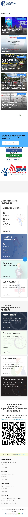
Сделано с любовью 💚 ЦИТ (14, 513)
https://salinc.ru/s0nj (20, 454)
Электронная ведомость (8, 462)
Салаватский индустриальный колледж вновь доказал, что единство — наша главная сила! (13, 87)
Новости (5, 13)
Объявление (6, 51)
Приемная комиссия (7, 486)
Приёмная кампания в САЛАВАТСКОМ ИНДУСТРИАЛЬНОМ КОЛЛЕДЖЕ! (10, 105)
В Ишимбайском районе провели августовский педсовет (11, 30)
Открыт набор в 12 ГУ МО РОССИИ (11, 69)
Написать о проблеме (10, 143)
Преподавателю (6, 459)
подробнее (6, 231)
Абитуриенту (5, 483)
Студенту (4, 471)
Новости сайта (21, 19)
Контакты (4, 495)
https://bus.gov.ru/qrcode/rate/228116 (14, 419)
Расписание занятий (7, 474)
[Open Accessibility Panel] (25, 259)
